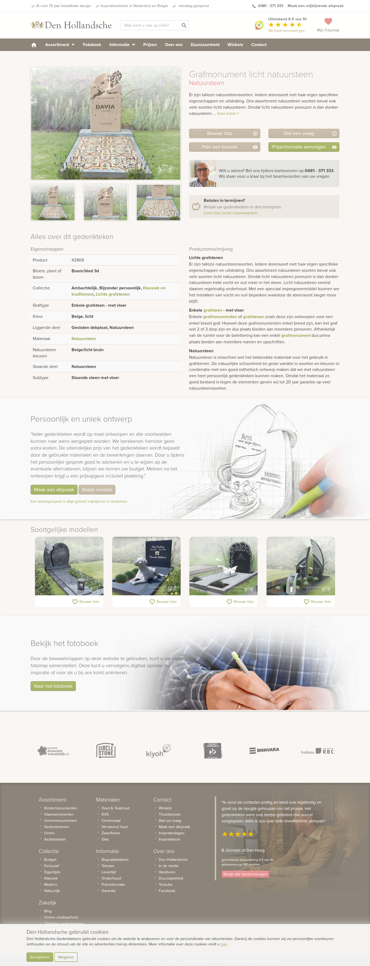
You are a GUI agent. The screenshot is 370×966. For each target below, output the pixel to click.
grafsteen (212, 310)
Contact (259, 44)
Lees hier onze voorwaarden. (231, 213)
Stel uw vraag (170, 820)
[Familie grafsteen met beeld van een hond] (146, 566)
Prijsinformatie (113, 884)
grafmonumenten (220, 317)
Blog (48, 911)
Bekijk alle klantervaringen (245, 874)
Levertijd (109, 872)
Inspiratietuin (169, 839)
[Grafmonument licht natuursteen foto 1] (53, 202)
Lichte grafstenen (113, 294)
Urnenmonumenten (60, 820)
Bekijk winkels (97, 489)
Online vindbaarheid (61, 917)
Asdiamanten (55, 839)
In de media (168, 865)
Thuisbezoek (169, 814)
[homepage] (34, 44)
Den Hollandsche (173, 859)
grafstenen (253, 317)
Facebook (167, 890)
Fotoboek (92, 44)
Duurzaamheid (205, 44)
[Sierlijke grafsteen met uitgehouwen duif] (69, 566)
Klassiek (51, 878)
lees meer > (228, 113)
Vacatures (167, 872)
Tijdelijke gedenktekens (64, 923)
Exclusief (51, 865)
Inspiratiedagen (171, 833)
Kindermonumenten (60, 808)
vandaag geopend (193, 5)
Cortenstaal (111, 820)
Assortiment (57, 44)
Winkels (235, 44)
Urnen (49, 833)
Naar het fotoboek (53, 686)
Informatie (120, 44)
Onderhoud (111, 878)
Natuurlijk (52, 890)
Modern (50, 884)
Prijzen (150, 44)
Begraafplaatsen (115, 859)
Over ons (174, 44)
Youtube (166, 884)
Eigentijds (52, 872)
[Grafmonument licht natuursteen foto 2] (105, 202)
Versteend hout (115, 826)
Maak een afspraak (54, 489)
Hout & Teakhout (115, 808)
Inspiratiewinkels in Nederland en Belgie (134, 5)
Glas (105, 839)
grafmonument (295, 335)
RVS (105, 814)
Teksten (108, 865)
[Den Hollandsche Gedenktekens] (71, 24)
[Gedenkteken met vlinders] (223, 566)
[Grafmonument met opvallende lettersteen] (301, 566)
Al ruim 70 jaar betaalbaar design (63, 5)
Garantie (109, 890)
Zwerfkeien (111, 833)
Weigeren (66, 957)
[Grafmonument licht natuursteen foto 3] (158, 202)
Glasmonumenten (59, 814)
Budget (50, 859)
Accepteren (40, 957)
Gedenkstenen (56, 826)
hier (224, 944)
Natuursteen (84, 338)
